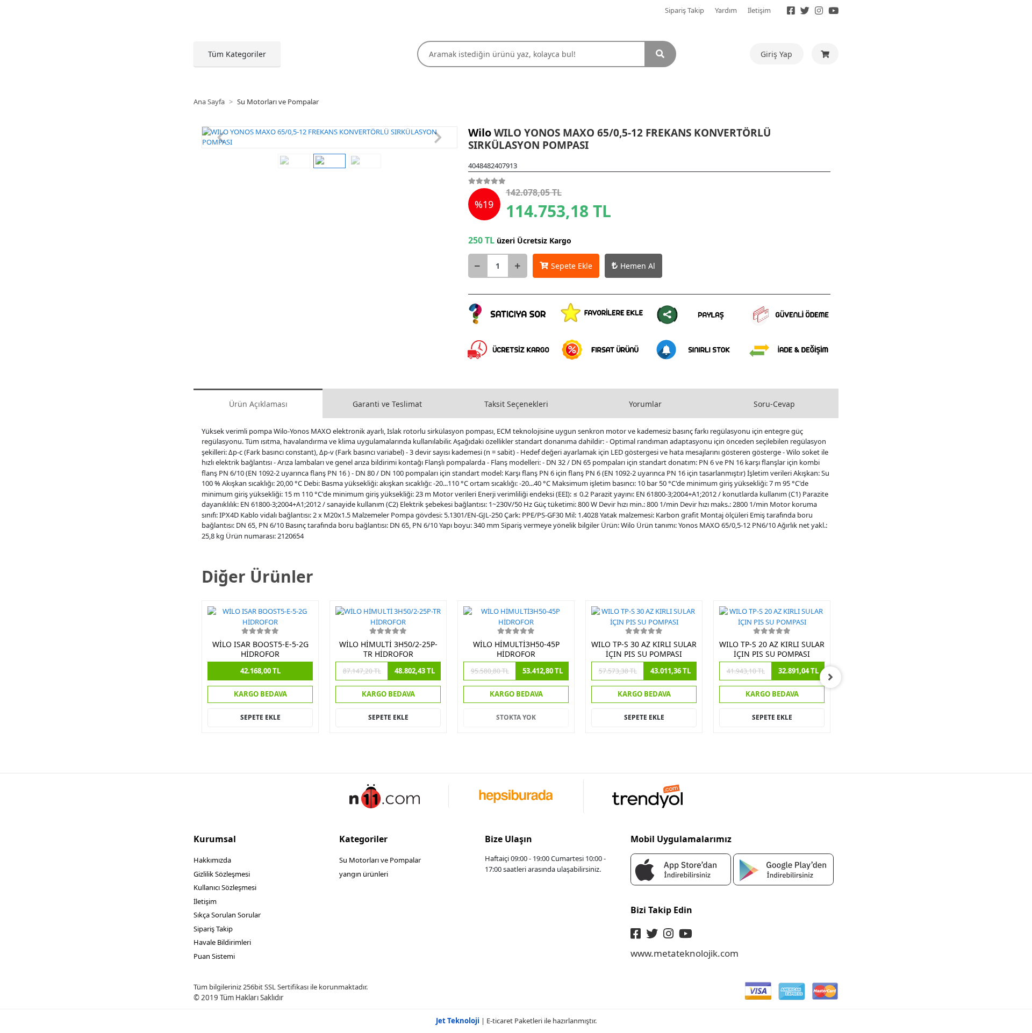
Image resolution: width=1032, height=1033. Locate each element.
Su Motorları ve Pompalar (380, 860)
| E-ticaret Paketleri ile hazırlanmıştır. (516, 1020)
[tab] (258, 403)
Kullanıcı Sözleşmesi (225, 887)
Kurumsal (215, 839)
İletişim (759, 10)
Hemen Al (637, 266)
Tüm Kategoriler (237, 54)
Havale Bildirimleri (222, 942)
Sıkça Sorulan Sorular (227, 915)
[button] (221, 137)
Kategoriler (363, 839)
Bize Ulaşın (508, 839)
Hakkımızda (212, 860)
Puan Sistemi (214, 956)
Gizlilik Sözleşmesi (222, 874)
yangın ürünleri (363, 874)
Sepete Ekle (571, 266)
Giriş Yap (776, 54)
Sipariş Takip (684, 10)
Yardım (726, 10)
